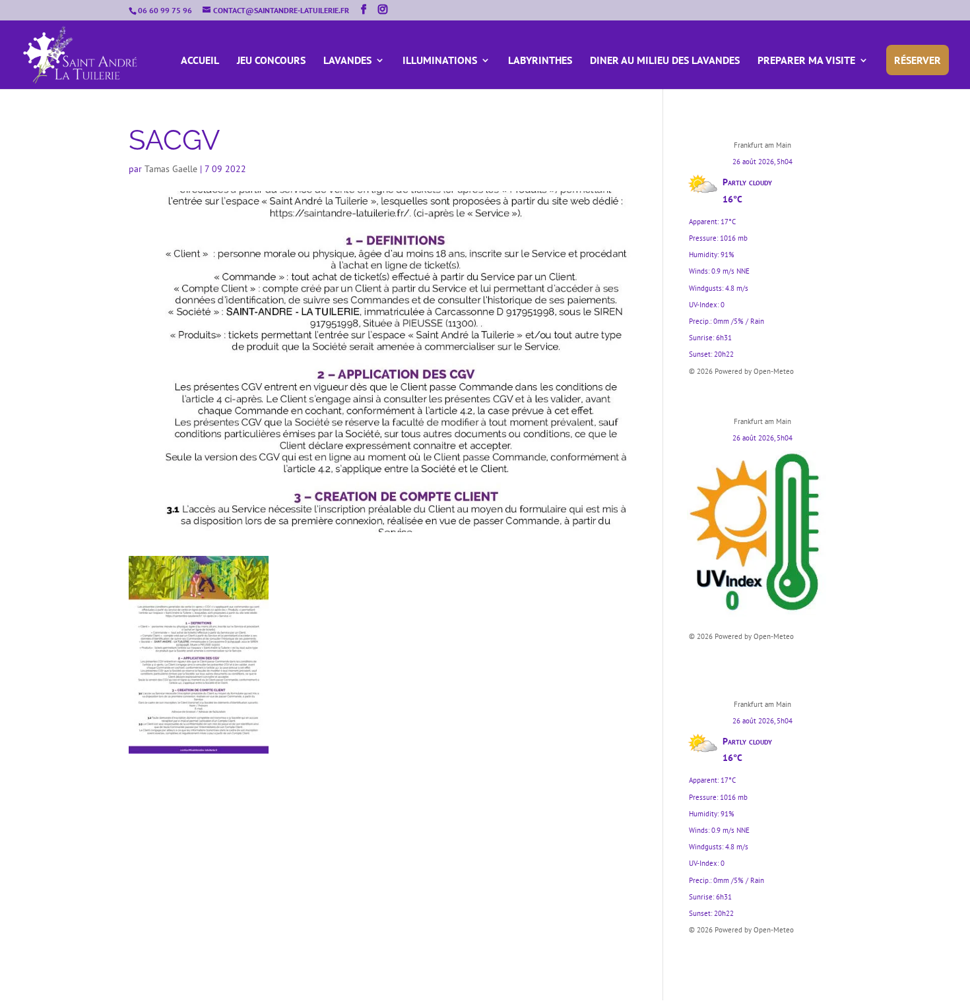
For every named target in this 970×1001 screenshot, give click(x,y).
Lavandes (347, 61)
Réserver (917, 60)
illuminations (440, 61)
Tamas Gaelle (171, 169)
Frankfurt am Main (762, 145)
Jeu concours (271, 61)
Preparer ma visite (806, 61)
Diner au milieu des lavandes (665, 61)
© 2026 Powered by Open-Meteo (741, 371)
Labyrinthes (540, 61)
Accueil (200, 61)
